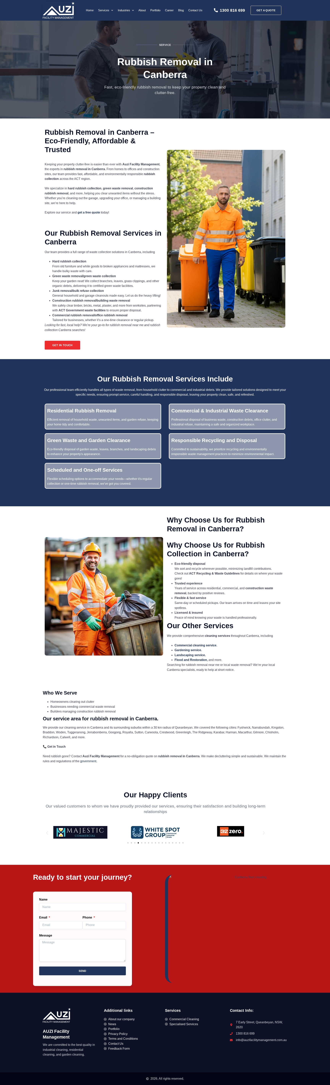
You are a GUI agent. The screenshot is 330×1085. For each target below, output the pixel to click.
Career (169, 10)
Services (103, 10)
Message (45, 935)
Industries (124, 10)
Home (90, 10)
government (88, 761)
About (142, 10)
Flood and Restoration (191, 659)
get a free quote (89, 212)
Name (43, 899)
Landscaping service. (190, 655)
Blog (181, 10)
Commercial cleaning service (195, 645)
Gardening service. (188, 650)
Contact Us (195, 10)
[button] (47, 833)
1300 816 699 (232, 10)
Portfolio (155, 10)
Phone (87, 917)
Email (43, 917)
